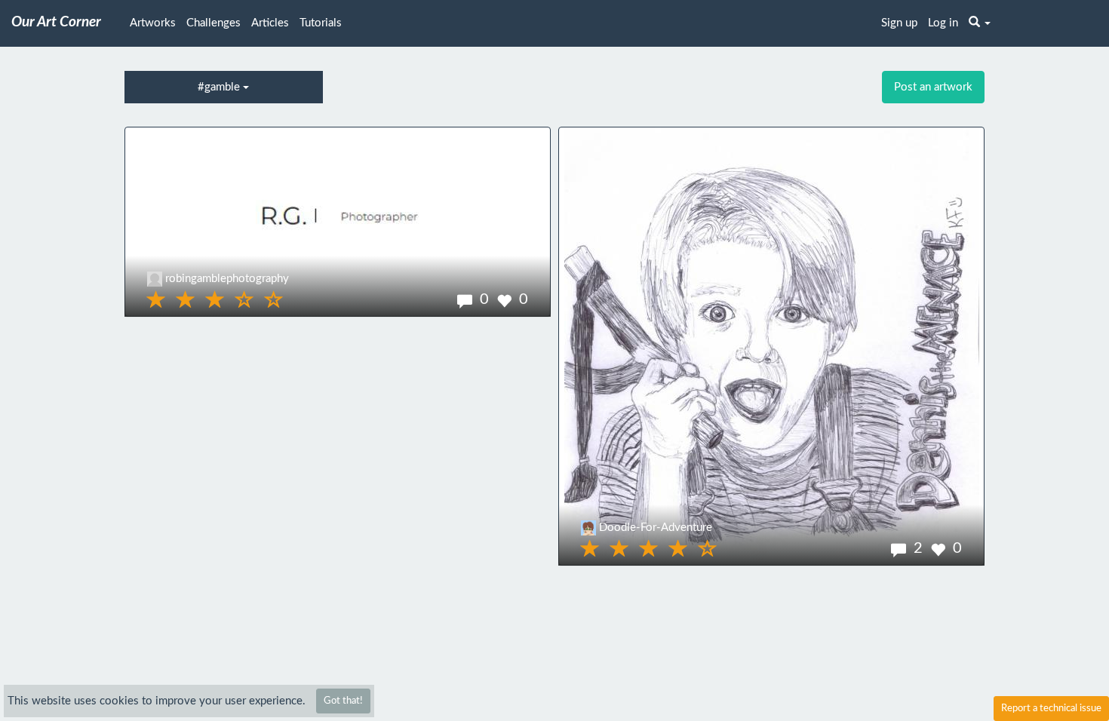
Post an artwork (933, 87)
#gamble (220, 87)
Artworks (153, 23)
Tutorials (321, 23)
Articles (270, 23)
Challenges (213, 23)
